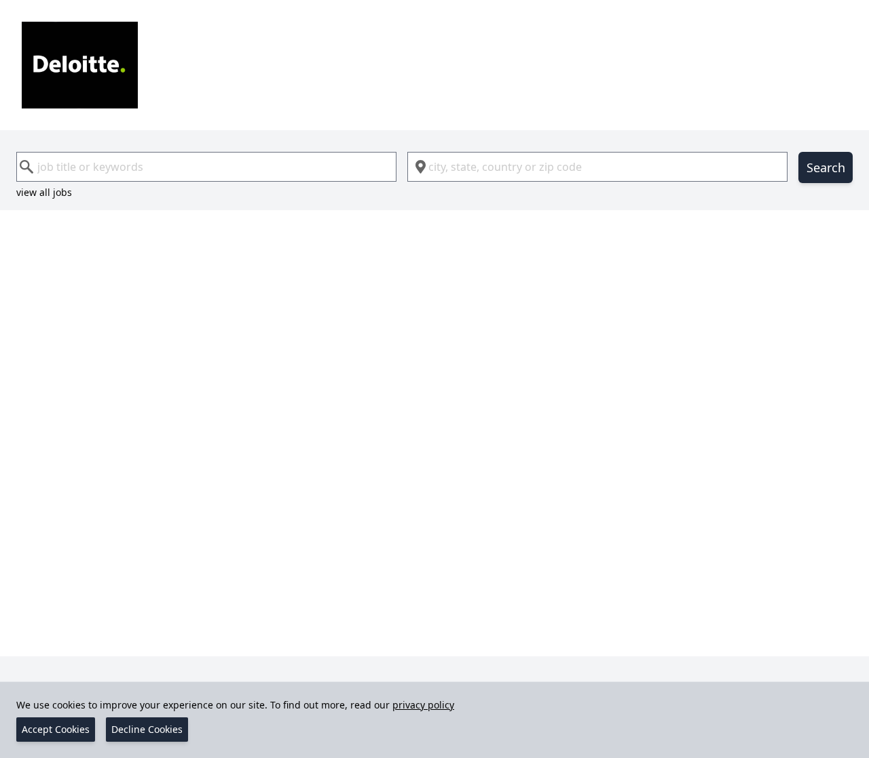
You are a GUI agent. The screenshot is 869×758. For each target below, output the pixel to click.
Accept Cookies (56, 729)
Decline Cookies (147, 729)
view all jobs (44, 192)
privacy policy (423, 704)
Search (826, 167)
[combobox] (206, 167)
